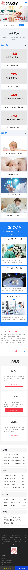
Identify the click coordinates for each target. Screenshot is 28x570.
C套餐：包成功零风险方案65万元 (14, 107)
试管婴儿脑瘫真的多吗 (9, 505)
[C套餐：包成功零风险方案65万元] (14, 104)
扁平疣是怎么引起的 (9, 523)
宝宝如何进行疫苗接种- (10, 499)
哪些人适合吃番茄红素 (14, 195)
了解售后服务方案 (13, 436)
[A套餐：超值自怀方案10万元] (14, 63)
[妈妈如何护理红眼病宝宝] (14, 171)
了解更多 (15, 351)
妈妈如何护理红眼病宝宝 (14, 174)
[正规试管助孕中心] (14, 14)
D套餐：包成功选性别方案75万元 (14, 128)
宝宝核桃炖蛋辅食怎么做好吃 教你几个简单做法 (16, 520)
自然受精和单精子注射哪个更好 (14, 153)
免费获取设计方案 (13, 410)
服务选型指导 (14, 384)
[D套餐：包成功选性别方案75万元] (14, 125)
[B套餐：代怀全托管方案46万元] (14, 83)
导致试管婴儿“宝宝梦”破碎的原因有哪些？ (14, 487)
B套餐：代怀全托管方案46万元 (14, 86)
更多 (25, 45)
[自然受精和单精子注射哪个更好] (14, 151)
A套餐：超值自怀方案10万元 (14, 65)
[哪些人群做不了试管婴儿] (14, 213)
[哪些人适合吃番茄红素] (14, 192)
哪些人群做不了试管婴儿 (14, 215)
